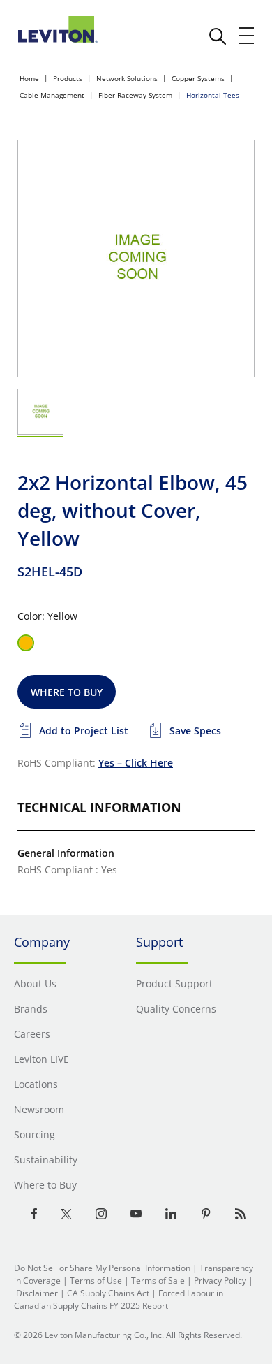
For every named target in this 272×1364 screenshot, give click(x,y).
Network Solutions (127, 78)
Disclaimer (37, 1293)
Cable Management (52, 95)
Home (29, 78)
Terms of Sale (158, 1280)
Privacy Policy (220, 1280)
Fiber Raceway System (135, 95)
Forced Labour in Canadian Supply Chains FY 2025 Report (118, 1299)
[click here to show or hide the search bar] (217, 36)
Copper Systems (198, 78)
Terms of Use (96, 1280)
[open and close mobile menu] (247, 35)
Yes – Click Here (135, 762)
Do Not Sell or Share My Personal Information (102, 1268)
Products (67, 78)
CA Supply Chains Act (108, 1293)
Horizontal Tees (212, 95)
